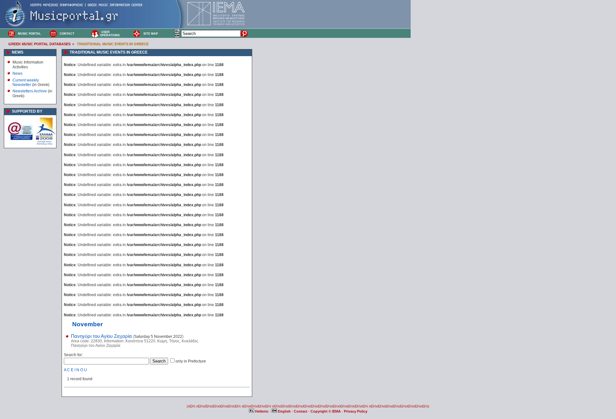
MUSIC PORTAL (29, 33)
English (284, 411)
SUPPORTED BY (27, 111)
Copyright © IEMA (326, 411)
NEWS (17, 52)
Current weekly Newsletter (26, 82)
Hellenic (262, 411)
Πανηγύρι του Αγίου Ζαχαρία (101, 336)
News (17, 73)
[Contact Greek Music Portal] (53, 33)
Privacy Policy (355, 411)
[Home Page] (11, 33)
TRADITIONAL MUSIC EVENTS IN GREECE (113, 44)
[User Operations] (95, 33)
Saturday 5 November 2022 (158, 336)
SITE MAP (150, 33)
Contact (301, 411)
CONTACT (67, 33)
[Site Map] (137, 33)
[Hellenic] (177, 32)
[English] (177, 36)
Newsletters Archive (30, 91)
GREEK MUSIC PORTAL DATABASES (39, 44)
